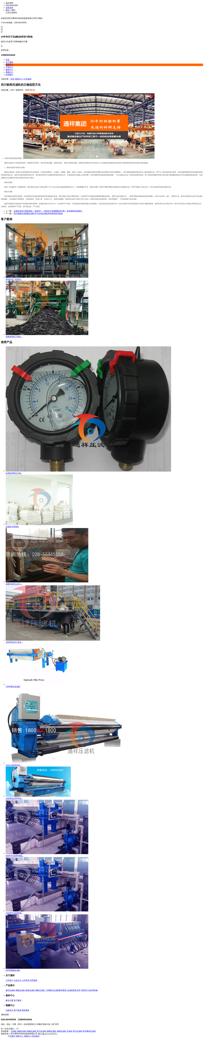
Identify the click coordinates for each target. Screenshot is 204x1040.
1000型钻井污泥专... (14, 642)
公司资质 (25, 980)
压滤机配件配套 (60, 990)
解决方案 (9, 1000)
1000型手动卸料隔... (14, 913)
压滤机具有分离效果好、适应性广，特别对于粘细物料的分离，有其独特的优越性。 (49, 211)
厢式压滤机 (10, 990)
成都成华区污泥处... (14, 337)
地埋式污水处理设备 (89, 990)
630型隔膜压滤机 (13, 970)
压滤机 (14, 1031)
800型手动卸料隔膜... (14, 856)
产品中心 (9, 67)
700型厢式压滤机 (13, 687)
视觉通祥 (25, 1010)
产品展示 (12, 1036)
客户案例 (17, 1000)
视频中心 (9, 72)
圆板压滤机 (40, 990)
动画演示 (9, 1010)
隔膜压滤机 (20, 990)
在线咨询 (9, 8)
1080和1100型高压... (14, 798)
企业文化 (17, 980)
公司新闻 (27, 79)
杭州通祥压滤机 (89, 1031)
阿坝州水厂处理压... (14, 279)
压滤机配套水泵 (73, 990)
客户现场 (17, 1010)
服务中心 (9, 70)
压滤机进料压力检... (14, 473)
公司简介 (9, 980)
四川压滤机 (41, 1031)
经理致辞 (33, 980)
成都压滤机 (21, 1031)
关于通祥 (9, 62)
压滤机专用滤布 (12, 527)
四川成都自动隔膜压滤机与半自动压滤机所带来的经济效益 (38, 213)
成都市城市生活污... (14, 584)
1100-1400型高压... (14, 765)
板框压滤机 (30, 990)
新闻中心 (9, 65)
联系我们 (9, 75)
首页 (7, 60)
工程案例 (49, 990)
